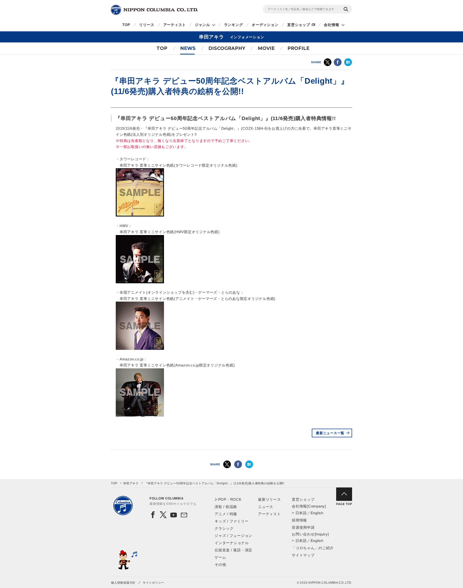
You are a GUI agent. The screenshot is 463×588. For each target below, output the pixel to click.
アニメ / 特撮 (226, 514)
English (317, 513)
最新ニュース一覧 (330, 433)
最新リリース (269, 499)
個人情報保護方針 (123, 582)
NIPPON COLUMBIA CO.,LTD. (154, 10)
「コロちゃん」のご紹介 (313, 548)
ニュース (265, 507)
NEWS (188, 48)
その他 (220, 564)
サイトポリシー (153, 582)
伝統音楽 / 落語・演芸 (233, 550)
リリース (146, 25)
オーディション (265, 25)
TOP (126, 25)
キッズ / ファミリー (231, 521)
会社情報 (331, 25)
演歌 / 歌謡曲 (226, 507)
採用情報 (299, 520)
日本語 (301, 513)
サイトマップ (303, 555)
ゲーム (220, 557)
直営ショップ (298, 25)
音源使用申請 (303, 527)
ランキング (233, 25)
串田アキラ (131, 483)
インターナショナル (232, 543)
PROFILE (298, 48)
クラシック (224, 528)
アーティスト (174, 25)
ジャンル (202, 25)
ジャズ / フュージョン (233, 536)
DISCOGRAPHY (226, 48)
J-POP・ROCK (228, 499)
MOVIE (266, 48)
